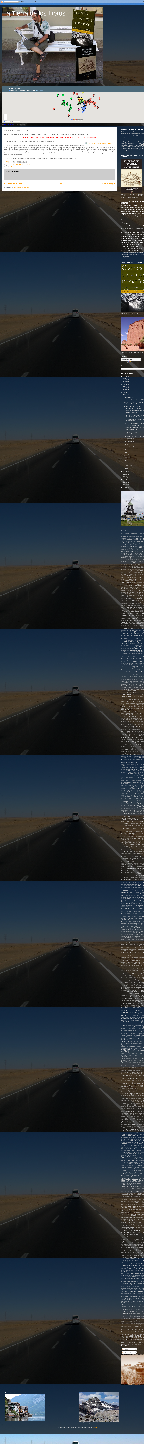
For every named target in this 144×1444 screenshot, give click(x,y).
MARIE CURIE (136, 1057)
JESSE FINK (132, 893)
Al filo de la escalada (134, 549)
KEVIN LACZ (130, 929)
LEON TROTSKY (135, 997)
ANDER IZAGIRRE (134, 574)
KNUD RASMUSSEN (126, 932)
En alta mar (131, 777)
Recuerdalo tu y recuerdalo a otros (135, 1167)
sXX (130, 1234)
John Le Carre (136, 900)
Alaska (141, 553)
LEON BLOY (135, 995)
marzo (127, 463)
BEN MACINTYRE (136, 612)
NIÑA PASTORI (130, 1113)
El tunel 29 (130, 767)
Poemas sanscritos (132, 1155)
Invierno (125, 875)
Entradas (126, 1349)
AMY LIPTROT (124, 572)
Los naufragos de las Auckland (133, 1020)
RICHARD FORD (126, 1175)
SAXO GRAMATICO (125, 1202)
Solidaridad (133, 1222)
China (13, 167)
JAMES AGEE (133, 884)
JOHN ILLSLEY (126, 900)
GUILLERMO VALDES (18, 165)
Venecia (140, 1303)
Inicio (62, 183)
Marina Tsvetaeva (133, 1058)
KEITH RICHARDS (137, 928)
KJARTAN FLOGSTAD (132, 931)
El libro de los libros (127, 748)
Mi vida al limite (130, 1080)
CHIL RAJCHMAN (126, 656)
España (122, 796)
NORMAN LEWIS (127, 1114)
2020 (124, 392)
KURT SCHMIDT (129, 934)
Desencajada (125, 699)
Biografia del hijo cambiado (132, 623)
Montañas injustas (134, 1093)
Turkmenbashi (124, 1270)
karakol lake (124, 924)
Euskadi (135, 802)
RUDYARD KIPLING (136, 1189)
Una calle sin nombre (137, 1289)
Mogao (122, 1091)
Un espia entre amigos (136, 1276)
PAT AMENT (139, 1132)
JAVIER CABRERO (126, 889)
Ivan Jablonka (126, 882)
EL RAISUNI (126, 759)
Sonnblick (123, 1224)
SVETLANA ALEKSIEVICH (129, 1230)
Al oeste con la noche (135, 551)
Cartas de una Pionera (131, 645)
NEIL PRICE (131, 1109)
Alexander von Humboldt (137, 561)
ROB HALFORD (137, 1176)
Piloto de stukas (125, 1152)
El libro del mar (134, 749)
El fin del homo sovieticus (131, 737)
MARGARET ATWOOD (135, 1046)
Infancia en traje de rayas (127, 872)
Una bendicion (126, 1289)
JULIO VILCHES (136, 919)
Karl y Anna (134, 926)
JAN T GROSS (131, 885)
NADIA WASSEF (132, 1100)
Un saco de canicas (126, 1286)
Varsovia (135, 1301)
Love (136, 1030)
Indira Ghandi (129, 870)
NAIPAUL (125, 1101)
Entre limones (137, 787)
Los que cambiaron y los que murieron (131, 1023)
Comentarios (127, 1352)
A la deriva (139, 541)
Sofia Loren (124, 1222)
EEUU (129, 721)
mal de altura (131, 1036)
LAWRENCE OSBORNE (137, 992)
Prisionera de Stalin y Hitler (136, 1159)
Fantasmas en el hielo (126, 805)
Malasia (139, 1036)
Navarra (131, 1105)
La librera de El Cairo (137, 957)
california (123, 635)
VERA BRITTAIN (125, 1304)
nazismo (128, 1108)
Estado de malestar (126, 798)
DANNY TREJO (129, 689)
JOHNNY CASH (137, 902)
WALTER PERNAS (138, 1328)
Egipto (135, 721)
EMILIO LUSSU (139, 775)
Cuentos (125, 682)
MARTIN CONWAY (133, 1064)
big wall (122, 620)
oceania (137, 1118)
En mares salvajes (135, 783)
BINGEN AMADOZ (139, 622)
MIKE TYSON (125, 1086)
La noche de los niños (137, 965)
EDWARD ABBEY (125, 718)
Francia (131, 810)
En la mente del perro (133, 782)
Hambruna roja (135, 844)
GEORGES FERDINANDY (133, 831)
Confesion (123, 674)
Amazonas (125, 571)
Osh (141, 1122)
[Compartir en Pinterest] (26, 162)
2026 (124, 376)
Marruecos (132, 1062)
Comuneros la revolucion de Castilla (129, 673)
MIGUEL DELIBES (132, 1085)
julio (126, 452)
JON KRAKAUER (137, 903)
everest (141, 802)
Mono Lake (138, 1091)
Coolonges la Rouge (126, 676)
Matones (134, 1065)
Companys (125, 671)
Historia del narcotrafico (135, 861)
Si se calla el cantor (136, 1209)
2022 (124, 387)
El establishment (131, 736)
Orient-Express (134, 1122)
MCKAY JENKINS (133, 1069)
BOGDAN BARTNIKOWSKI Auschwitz (130, 627)
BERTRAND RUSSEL (126, 618)
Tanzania (139, 1237)
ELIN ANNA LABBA (134, 772)
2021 (124, 389)
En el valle (132, 780)
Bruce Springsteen (127, 632)
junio (126, 455)
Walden (137, 1326)
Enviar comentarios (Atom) (21, 188)
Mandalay (123, 1038)
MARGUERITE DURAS (126, 1055)
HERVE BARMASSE (135, 856)
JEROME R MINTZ (134, 892)
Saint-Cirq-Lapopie (127, 1196)
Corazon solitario (138, 676)
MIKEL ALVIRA (134, 1086)
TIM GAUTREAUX (134, 1252)
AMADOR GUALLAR (135, 569)
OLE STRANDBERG (137, 1119)
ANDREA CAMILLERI (127, 576)
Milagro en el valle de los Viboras (130, 1088)
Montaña (123, 1093)
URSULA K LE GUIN (132, 1298)
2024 (124, 381)
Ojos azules (124, 1119)
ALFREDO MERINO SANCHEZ (128, 566)
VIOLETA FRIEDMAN (138, 1318)
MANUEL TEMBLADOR (133, 1043)
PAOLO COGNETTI (132, 1129)
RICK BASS (136, 1175)
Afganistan (124, 546)
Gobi (129, 835)
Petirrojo (135, 1147)
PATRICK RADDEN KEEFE (128, 1136)
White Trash (133, 1329)
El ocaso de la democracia (134, 756)
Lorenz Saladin (124, 1005)
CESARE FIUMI (140, 651)
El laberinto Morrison (132, 746)
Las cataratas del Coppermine (128, 980)
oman (133, 1121)
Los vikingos (132, 1028)
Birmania (129, 625)
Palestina (136, 1127)
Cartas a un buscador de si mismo (130, 643)
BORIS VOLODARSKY (130, 628)
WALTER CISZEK (125, 1328)
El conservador (132, 732)
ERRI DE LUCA (125, 790)
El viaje (128, 770)
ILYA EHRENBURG (131, 868)
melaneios (123, 1070)
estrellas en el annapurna (127, 800)
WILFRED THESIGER (127, 1331)
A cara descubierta (128, 541)
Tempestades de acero (128, 1241)
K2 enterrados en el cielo (133, 921)
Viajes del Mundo (8, 124)
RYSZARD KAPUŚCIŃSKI (127, 1193)
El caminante (124, 726)
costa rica (133, 677)
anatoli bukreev (124, 574)
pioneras (140, 1152)
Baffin (122, 605)
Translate (135, 362)
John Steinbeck (127, 902)
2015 (124, 479)
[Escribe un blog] (20, 162)
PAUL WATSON (132, 1137)
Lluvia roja (137, 1003)
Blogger (94, 1427)
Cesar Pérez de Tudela (127, 651)
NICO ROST (132, 1111)
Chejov (133, 653)
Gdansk (128, 825)
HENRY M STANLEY (126, 853)
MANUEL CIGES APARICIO (136, 1040)
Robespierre (136, 1185)
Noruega (123, 1116)
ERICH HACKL (131, 788)
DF (139, 699)
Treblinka (136, 1260)
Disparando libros (138, 708)
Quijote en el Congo (128, 1162)
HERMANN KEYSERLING (136, 855)
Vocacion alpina (135, 1323)
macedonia (133, 1033)
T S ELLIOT (131, 1236)
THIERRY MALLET (133, 1244)
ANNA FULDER (132, 579)
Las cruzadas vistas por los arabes (132, 982)
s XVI (142, 1193)
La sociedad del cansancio (132, 974)
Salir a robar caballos (139, 1196)
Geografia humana (130, 828)
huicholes (129, 864)
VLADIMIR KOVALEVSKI (134, 1321)
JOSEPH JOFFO (136, 911)
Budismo (123, 633)
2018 (124, 471)
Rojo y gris (125, 1186)
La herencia (129, 954)
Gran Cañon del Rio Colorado (134, 836)
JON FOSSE (126, 903)
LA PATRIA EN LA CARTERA (131, 967)
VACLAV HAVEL (125, 1299)
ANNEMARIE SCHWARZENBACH (129, 584)
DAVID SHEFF (137, 692)
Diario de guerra (132, 701)
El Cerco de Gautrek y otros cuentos (132, 228)
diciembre (128, 397)
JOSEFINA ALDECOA (127, 908)
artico (122, 598)
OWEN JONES (131, 1124)
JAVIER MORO (139, 889)
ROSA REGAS (124, 1188)
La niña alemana (132, 963)
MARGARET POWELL (133, 1048)
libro (133, 1000)
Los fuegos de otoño (133, 1014)
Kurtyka (138, 934)
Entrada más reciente (13, 183)
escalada (123, 792)
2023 (124, 384)
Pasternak (131, 1132)
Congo (130, 674)
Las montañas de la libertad (128, 985)
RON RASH (134, 1186)
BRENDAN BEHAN (136, 630)
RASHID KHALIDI (131, 1165)
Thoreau (123, 1247)
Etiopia (137, 800)
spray (130, 1224)
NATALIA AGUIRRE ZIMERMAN (128, 1103)
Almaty (128, 567)
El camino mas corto (137, 726)
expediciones (133, 803)
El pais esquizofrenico (130, 757)
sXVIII (124, 1234)
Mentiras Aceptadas (134, 1073)
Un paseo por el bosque (128, 1281)
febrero (127, 465)
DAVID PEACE (125, 692)
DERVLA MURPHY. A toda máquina (129, 698)
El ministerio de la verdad (133, 753)
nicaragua (123, 1111)
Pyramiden (140, 1160)
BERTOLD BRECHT (132, 617)
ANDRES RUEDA (132, 577)
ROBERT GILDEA (137, 1180)
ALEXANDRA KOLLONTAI (127, 564)
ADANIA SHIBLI (133, 544)
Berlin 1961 (134, 613)
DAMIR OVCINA (140, 687)
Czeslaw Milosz (125, 686)
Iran (122, 877)
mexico (136, 1075)
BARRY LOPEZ (125, 610)
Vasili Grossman (125, 1303)
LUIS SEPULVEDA (133, 1031)
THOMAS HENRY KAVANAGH (129, 1245)
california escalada (132, 635)
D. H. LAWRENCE (138, 686)
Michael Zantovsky (137, 1083)
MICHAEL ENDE (138, 1082)
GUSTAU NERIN (132, 843)
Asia (132, 600)
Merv (130, 1075)
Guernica (123, 839)
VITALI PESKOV (131, 1320)
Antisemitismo (124, 587)
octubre (127, 444)
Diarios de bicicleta (129, 705)
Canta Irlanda (134, 638)
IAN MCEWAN (138, 864)
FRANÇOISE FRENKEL (126, 815)
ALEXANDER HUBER (135, 559)
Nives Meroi (139, 1113)
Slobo (129, 1220)
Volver (136, 1324)
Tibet (128, 1247)
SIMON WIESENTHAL (136, 1216)
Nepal (138, 1109)
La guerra (128, 950)
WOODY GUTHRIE (135, 1336)
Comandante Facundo (126, 668)
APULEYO (123, 593)
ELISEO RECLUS (133, 774)
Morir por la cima (136, 1095)
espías (135, 796)
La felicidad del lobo (132, 949)
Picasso (128, 1150)
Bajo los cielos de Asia (134, 607)
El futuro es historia (131, 739)
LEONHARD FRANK (133, 998)
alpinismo (125, 569)
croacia (135, 679)
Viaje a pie (131, 1306)
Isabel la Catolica (139, 879)
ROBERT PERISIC (137, 1181)
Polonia (124, 1157)
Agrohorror (133, 548)
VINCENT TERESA (125, 1318)
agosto (127, 449)
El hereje (140, 739)
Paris (141, 1131)
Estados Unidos (137, 798)
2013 (124, 485)
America (133, 571)
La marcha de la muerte (128, 958)
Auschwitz (132, 603)
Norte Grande (138, 1114)
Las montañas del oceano (127, 987)
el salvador (130, 761)
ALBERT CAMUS (133, 554)
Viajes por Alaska (136, 1309)
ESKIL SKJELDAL (137, 795)
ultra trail (139, 1271)
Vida (125, 1313)
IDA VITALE (138, 866)
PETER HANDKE (133, 1145)
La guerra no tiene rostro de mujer (131, 952)
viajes (137, 1308)
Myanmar (133, 1098)
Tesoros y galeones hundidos (133, 1242)
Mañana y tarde (128, 1044)
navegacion (139, 1105)
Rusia (128, 1191)
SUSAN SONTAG (126, 1228)
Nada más (123, 1100)
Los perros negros (135, 1022)
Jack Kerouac (124, 884)
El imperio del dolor (131, 744)
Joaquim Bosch (132, 897)
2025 (124, 379)
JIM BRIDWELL (132, 895)
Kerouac (123, 929)
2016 (124, 477)
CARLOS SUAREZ (128, 642)
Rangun (123, 1165)
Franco (129, 813)
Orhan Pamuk (125, 1122)
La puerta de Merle (138, 968)
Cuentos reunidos (132, 684)
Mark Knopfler (137, 1060)
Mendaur (123, 1073)
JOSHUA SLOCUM (137, 913)
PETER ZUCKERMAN (126, 1147)
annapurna (140, 580)
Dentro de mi (137, 696)
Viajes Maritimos (125, 1309)
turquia (141, 1270)
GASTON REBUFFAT (136, 823)
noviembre (128, 441)
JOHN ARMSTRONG (134, 898)
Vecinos (134, 1303)
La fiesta (141, 949)
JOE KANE (123, 898)
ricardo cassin (128, 1173)
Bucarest (140, 632)
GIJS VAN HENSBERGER (128, 833)
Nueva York (130, 1118)
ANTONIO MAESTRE (130, 589)
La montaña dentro (136, 960)
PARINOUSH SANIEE (129, 1131)
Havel (131, 846)
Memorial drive (131, 1070)
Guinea (123, 843)
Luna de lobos (124, 1033)
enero (126, 468)
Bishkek (135, 625)
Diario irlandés (140, 703)
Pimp (133, 1152)
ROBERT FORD (135, 1178)
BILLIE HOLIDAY (126, 622)
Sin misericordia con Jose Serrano (129, 1219)
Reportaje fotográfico (133, 1172)
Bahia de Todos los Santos (133, 605)
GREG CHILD (136, 838)
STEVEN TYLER (137, 1225)
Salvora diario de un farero (128, 1198)
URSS (122, 1298)
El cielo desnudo (131, 729)
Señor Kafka (136, 1204)
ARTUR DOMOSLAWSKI (133, 598)
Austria (139, 603)
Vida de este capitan (135, 1313)
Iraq (127, 877)
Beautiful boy (124, 612)
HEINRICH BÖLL (127, 848)
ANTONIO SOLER (133, 590)
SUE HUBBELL (130, 1227)
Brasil (127, 630)
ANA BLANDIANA (135, 572)
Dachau (124, 687)
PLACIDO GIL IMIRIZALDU (134, 1153)
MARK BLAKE (127, 1060)
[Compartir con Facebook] (24, 162)
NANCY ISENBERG (137, 1101)
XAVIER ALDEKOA (125, 1337)
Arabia (130, 593)
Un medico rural (135, 1280)
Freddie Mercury (131, 818)
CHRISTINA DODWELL (135, 660)
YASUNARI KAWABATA (138, 1339)
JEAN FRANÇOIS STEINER (137, 890)
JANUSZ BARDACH (133, 887)
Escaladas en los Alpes (136, 792)
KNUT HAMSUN (138, 933)
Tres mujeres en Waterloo (128, 1263)
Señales (129, 1204)
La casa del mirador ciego (127, 942)
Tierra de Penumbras (130, 1249)
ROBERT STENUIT (136, 1183)
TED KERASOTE (135, 1239)
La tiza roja (133, 975)
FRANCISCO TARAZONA (131, 811)
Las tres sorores (134, 988)
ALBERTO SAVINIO (128, 556)
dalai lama (131, 687)
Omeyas (139, 1121)
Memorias (139, 1070)
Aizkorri (122, 549)
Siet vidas (135, 1212)
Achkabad (123, 544)
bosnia (122, 630)
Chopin (126, 658)
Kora (122, 934)
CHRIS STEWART (136, 658)
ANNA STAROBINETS (127, 580)
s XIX (137, 1193)
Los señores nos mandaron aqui (136, 1025)
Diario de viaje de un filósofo (128, 703)
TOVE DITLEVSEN (131, 1258)
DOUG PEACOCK (128, 711)
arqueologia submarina (134, 597)
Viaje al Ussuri (129, 1308)
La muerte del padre (134, 962)
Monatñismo (130, 1091)
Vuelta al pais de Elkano (127, 1326)
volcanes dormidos (127, 1324)
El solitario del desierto (126, 764)
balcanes (134, 608)
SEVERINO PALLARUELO (129, 1207)
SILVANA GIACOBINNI (127, 1214)
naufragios (124, 1105)
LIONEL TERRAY (126, 1003)
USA (141, 1298)
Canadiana (125, 638)
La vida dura (135, 977)
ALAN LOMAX (134, 553)
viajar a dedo (136, 1304)
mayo (126, 457)
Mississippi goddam (135, 1090)
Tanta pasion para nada (127, 1237)
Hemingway (132, 849)
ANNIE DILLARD (126, 585)
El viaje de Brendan (137, 770)
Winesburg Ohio (127, 1334)
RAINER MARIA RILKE (135, 1163)
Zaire (140, 1344)
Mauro (124, 1067)
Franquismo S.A (128, 816)
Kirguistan (123, 931)
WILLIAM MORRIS (136, 1332)
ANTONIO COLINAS (134, 587)
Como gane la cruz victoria (130, 669)
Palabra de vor (127, 1127)
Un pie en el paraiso (127, 1283)
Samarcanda (124, 1199)
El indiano (140, 744)
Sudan (122, 1227)
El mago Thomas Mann (127, 751)
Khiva (138, 929)
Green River (126, 838)
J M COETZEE (135, 882)
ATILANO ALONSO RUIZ (134, 602)
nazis (122, 1108)
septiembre (128, 447)
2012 (124, 487)
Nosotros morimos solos (133, 1116)
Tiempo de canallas (137, 1247)
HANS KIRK (125, 846)
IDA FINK (129, 866)
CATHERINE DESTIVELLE (127, 647)
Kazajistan (126, 928)
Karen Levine (136, 924)
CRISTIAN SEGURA (126, 679)
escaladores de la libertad (130, 793)
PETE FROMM (125, 1144)
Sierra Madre (127, 1212)
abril (126, 460)
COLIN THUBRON (132, 666)
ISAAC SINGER (126, 879)
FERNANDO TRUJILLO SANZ (130, 808)
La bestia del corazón (126, 939)
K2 (123, 921)
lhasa (122, 1000)
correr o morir (124, 677)
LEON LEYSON (124, 997)
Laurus (141, 988)
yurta (136, 1344)
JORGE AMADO (131, 905)
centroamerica (124, 650)
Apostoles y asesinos (127, 592)
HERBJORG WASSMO (138, 853)
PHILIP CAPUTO (126, 1149)
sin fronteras (129, 1217)
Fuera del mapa (131, 821)
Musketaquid (124, 1098)
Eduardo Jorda (138, 714)
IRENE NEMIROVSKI (136, 877)
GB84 (122, 825)
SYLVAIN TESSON (138, 1234)
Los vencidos (138, 1027)
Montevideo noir (125, 1095)
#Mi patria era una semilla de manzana (131, 536)
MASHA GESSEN (125, 1065)
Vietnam (125, 1316)
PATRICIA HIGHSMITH (131, 1134)
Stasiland (138, 1224)
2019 (124, 395)
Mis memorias (124, 1090)
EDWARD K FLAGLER (126, 719)
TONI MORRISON (135, 1257)
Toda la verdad (139, 1254)
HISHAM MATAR (125, 858)
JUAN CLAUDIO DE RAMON (129, 916)
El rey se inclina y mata (136, 759)
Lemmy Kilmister (134, 993)
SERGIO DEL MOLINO (129, 1206)
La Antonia (130, 936)
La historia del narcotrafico (34, 165)
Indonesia (137, 870)
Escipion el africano (125, 795)
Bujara (130, 633)
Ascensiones (125, 600)
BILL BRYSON (131, 620)
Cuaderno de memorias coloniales (129, 681)
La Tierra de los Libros (34, 13)
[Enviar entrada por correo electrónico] (14, 162)
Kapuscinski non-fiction (136, 923)
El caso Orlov (131, 728)
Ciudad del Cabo (135, 664)
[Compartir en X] (22, 162)
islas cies (131, 880)
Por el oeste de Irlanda (136, 1157)
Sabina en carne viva (127, 1194)
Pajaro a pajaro (140, 1126)
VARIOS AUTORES (125, 1301)
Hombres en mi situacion (133, 863)
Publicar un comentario (15, 175)
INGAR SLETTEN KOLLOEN (128, 874)
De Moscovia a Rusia (137, 694)
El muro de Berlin (135, 754)
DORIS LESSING (134, 710)
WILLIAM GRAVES (125, 1332)
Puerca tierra (131, 1160)
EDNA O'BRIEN (125, 714)
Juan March (124, 918)
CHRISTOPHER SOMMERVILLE (129, 663)
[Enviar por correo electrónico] (18, 162)
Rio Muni (127, 1176)
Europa (125, 802)
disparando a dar (125, 708)
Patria (122, 1134)
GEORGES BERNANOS (135, 830)
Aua (143, 602)
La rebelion (129, 970)
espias (128, 796)
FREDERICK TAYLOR (129, 820)
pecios (139, 1137)
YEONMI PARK (124, 1341)
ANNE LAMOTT (136, 582)
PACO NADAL (130, 1126)
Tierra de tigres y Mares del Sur (129, 1250)
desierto (133, 699)
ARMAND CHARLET (132, 595)
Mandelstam (132, 1038)
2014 (124, 482)
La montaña (125, 960)
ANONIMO (137, 585)
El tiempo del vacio (128, 766)
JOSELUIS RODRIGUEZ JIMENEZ (129, 910)
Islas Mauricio (139, 880)
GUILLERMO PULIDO (126, 841)
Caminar (129, 636)
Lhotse (127, 1000)
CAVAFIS (138, 647)
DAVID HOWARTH (132, 690)
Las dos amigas (132, 984)
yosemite (123, 1344)
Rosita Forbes (135, 1188)
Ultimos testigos (131, 1271)
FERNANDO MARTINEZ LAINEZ (129, 807)
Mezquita (134, 1077)
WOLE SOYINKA (138, 1334)
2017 (124, 474)
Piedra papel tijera (136, 1150)
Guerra (131, 839)
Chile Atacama (136, 656)
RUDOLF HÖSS (125, 1189)
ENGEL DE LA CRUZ (126, 787)
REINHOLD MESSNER (127, 1170)
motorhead (135, 1096)
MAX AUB (131, 1067)
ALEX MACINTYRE (137, 558)
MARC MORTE (140, 1044)
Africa (131, 546)
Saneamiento (132, 1199)
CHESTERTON (124, 655)
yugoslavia (130, 1344)
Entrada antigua (108, 183)
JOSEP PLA (124, 911)
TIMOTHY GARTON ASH (127, 1254)
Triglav (138, 1265)
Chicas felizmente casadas (137, 655)
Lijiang (132, 1001)
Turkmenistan (134, 1270)
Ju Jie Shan (125, 915)
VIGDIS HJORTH (134, 1316)
